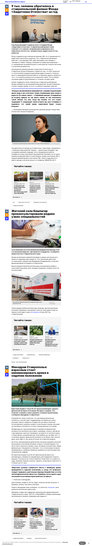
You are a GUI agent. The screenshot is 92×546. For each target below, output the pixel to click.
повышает (51, 487)
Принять (82, 543)
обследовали (35, 312)
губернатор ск (25, 358)
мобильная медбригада (44, 354)
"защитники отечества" (24, 202)
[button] (36, 29)
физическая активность (41, 538)
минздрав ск (16, 358)
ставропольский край (18, 205)
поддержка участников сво (40, 202)
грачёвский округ (31, 354)
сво (13, 202)
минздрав (29, 538)
